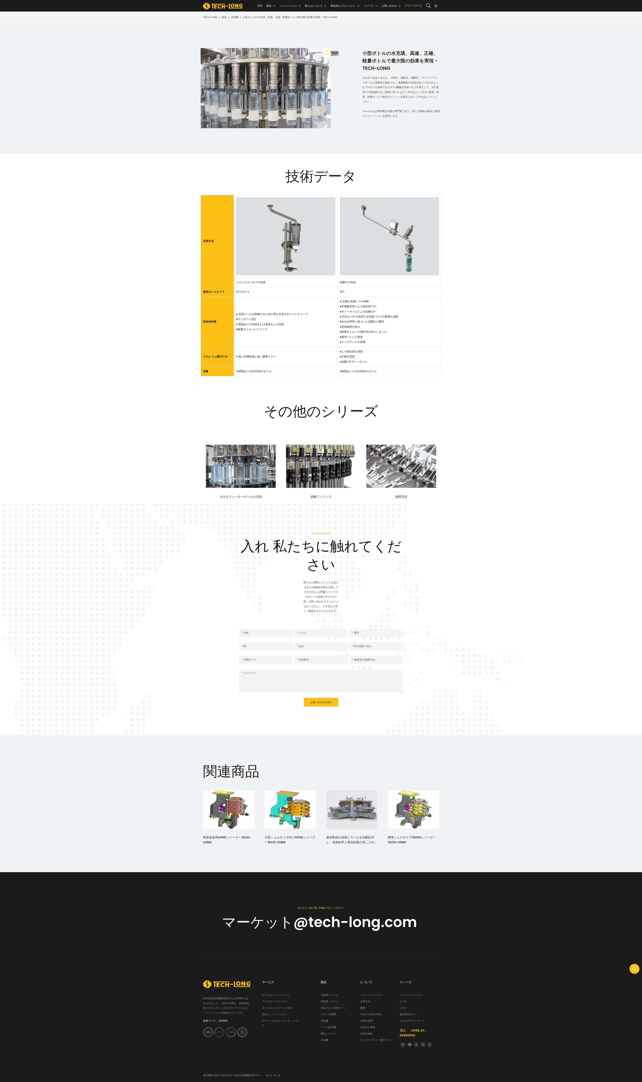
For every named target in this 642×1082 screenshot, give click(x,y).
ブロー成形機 (328, 1014)
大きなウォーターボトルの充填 (241, 497)
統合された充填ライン (333, 1008)
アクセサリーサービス (274, 1001)
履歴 (362, 1008)
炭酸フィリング (321, 497)
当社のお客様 (367, 1027)
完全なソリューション (274, 1014)
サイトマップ (272, 1075)
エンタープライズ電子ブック (376, 1040)
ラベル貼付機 (328, 1027)
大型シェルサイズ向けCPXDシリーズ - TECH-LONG (290, 839)
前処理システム (329, 1001)
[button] (421, 5)
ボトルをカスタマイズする (277, 1008)
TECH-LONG (210, 17)
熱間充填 (401, 497)
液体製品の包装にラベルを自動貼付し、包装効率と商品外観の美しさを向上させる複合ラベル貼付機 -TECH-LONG (351, 840)
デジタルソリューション (276, 995)
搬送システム (328, 1033)
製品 (224, 17)
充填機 (234, 17)
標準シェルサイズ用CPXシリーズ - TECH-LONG (412, 839)
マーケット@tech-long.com (321, 922)
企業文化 (365, 1001)
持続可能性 (366, 1033)
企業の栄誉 (366, 1020)
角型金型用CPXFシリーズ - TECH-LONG (227, 839)
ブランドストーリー (372, 995)
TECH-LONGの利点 (371, 1014)
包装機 (324, 1040)
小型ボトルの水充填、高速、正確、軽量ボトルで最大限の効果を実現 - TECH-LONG (290, 17)
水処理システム (330, 995)
